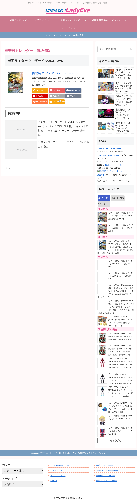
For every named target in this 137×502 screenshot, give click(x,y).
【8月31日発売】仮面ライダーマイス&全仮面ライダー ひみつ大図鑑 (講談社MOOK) (121, 216)
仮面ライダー (103, 198)
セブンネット (73, 96)
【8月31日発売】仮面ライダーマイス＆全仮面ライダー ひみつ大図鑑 (121, 228)
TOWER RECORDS (40, 102)
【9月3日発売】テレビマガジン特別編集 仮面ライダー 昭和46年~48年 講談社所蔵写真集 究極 (121, 337)
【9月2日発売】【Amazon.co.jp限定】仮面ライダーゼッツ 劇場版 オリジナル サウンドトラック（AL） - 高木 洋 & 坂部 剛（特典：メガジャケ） (115, 291)
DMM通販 (39, 96)
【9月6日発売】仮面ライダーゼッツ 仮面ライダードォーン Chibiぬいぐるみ (121, 431)
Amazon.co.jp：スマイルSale (109, 148)
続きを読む (116, 440)
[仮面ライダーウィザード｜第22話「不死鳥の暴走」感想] (21, 149)
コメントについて (57, 470)
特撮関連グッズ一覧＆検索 (107, 470)
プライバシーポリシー (59, 465)
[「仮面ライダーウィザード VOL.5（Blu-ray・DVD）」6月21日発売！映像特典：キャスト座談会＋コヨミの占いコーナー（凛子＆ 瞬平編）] (21, 129)
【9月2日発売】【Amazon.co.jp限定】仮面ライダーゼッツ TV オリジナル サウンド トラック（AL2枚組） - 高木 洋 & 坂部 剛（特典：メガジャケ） (115, 307)
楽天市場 (57, 90)
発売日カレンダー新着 (105, 476)
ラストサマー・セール (113, 165)
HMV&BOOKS (54, 102)
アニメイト (57, 96)
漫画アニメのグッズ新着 (106, 481)
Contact (53, 481)
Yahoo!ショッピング (73, 90)
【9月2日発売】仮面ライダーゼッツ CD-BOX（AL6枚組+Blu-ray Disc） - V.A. (121, 264)
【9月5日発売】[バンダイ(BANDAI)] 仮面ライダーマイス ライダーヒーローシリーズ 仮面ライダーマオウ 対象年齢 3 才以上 (115, 365)
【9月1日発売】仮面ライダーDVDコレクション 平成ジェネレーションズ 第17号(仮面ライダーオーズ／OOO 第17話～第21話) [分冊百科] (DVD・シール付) (115, 247)
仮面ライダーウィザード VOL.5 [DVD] (52, 73)
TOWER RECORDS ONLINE (109, 155)
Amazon (40, 90)
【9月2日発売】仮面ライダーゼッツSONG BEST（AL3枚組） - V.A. (120, 276)
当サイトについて (57, 476)
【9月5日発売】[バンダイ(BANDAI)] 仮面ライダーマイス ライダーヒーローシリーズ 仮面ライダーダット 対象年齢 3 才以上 (115, 393)
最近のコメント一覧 (104, 465)
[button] (131, 49)
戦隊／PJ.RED (118, 198)
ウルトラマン (103, 204)
